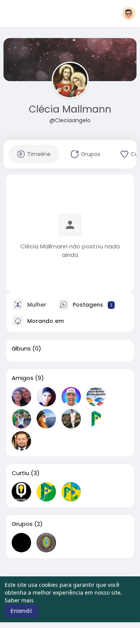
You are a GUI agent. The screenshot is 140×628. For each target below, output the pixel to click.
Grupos (22, 524)
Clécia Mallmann (70, 109)
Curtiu (20, 473)
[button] (128, 13)
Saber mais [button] (19, 600)
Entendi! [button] (21, 610)
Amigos (22, 378)
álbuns (21, 348)
